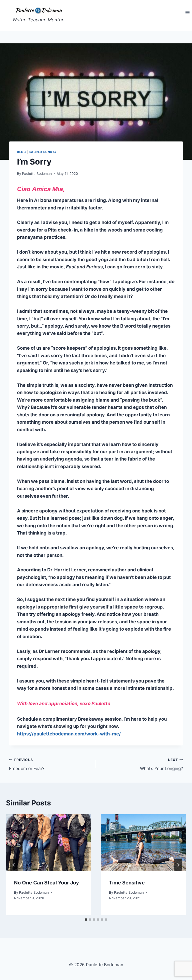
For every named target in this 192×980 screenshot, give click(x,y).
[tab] (86, 919)
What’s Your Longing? (161, 764)
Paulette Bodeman (37, 174)
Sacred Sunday (43, 152)
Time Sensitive (127, 883)
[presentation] (48, 842)
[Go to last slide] (14, 865)
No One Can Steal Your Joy (46, 883)
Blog (21, 152)
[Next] (178, 865)
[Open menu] (187, 12)
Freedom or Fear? (26, 764)
